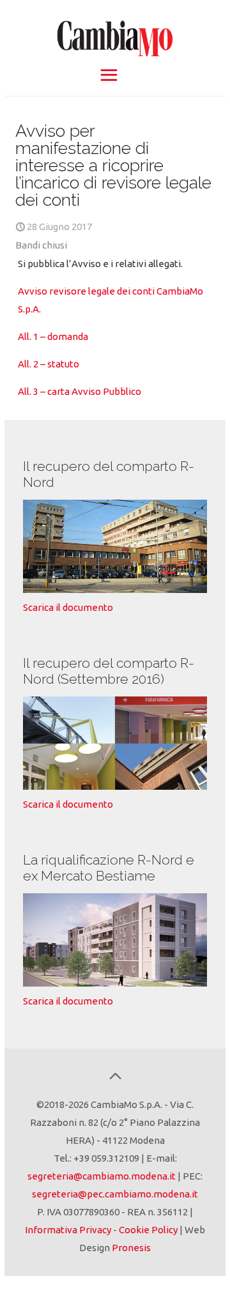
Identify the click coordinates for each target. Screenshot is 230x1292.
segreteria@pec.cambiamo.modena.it (115, 1193)
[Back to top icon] (115, 1076)
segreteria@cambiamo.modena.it (101, 1176)
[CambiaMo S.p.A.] (115, 32)
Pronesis (131, 1247)
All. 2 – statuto (48, 363)
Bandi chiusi (41, 245)
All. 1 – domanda (53, 336)
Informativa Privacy (68, 1229)
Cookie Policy (148, 1229)
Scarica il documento (68, 607)
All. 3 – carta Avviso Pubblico (79, 391)
